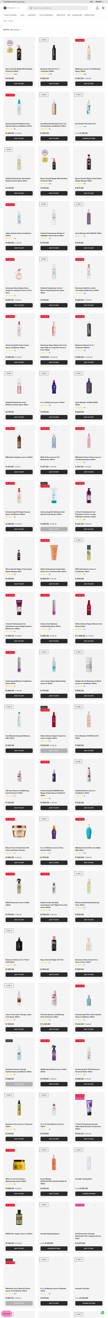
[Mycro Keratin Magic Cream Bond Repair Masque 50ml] (19, 552)
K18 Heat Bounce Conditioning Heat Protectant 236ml (52, 1016)
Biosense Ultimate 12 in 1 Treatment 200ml (49, 70)
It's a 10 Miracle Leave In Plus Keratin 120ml (51, 849)
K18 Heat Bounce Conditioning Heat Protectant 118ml (17, 792)
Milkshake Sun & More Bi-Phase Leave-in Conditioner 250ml (18, 1289)
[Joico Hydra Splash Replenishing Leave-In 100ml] (54, 664)
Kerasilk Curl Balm (82, 1288)
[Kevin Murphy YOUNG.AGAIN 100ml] (88, 386)
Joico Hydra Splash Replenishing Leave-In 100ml (53, 682)
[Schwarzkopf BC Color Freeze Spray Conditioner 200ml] (19, 328)
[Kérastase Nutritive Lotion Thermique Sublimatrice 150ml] (88, 271)
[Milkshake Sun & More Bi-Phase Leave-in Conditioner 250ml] (19, 1272)
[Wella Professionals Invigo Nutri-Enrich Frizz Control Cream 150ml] (54, 552)
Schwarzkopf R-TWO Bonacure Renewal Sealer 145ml (87, 1070)
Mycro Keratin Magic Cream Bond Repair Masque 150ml (88, 179)
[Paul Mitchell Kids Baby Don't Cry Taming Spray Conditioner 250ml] (54, 107)
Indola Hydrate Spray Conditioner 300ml (18, 234)
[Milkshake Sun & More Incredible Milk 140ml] (88, 831)
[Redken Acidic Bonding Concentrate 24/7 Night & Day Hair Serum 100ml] (54, 886)
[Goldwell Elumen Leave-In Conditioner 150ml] (88, 774)
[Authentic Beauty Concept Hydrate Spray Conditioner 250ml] (19, 1053)
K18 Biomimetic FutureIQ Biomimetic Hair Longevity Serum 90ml (88, 1236)
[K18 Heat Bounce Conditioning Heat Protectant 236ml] (54, 998)
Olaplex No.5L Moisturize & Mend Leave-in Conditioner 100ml (88, 682)
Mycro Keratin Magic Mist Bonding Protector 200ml (19, 70)
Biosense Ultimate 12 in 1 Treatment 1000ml (84, 346)
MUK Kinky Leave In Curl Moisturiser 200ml (50, 458)
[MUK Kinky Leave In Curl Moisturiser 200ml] (54, 440)
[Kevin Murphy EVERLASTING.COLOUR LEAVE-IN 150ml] (54, 1162)
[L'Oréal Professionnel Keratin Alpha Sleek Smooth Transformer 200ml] (88, 1107)
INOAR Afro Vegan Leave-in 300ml (19, 1234)
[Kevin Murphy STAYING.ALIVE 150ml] (88, 719)
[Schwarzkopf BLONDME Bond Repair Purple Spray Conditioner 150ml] (54, 774)
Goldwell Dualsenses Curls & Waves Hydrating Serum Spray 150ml (52, 290)
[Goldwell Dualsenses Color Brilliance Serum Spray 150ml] (19, 386)
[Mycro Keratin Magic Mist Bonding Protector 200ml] (19, 52)
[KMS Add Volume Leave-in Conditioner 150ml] (88, 552)
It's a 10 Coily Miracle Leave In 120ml (52, 1125)
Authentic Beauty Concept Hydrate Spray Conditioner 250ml (18, 1070)
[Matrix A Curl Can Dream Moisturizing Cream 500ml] (19, 1162)
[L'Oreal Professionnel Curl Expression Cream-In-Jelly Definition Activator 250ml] (88, 495)
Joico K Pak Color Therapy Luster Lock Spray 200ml (18, 1016)
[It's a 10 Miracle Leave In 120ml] (54, 386)
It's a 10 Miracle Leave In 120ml (52, 402)
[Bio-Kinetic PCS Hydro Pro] (88, 107)
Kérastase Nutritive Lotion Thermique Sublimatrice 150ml (87, 289)
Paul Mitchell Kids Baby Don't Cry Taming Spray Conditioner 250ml (53, 125)
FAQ (91, 2)
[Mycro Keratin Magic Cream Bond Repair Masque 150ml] (88, 162)
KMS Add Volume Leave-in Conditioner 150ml (85, 570)
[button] (103, 8)
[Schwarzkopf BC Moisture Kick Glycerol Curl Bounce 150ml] (54, 495)
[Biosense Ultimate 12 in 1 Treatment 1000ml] (88, 328)
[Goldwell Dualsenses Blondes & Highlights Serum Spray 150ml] (54, 216)
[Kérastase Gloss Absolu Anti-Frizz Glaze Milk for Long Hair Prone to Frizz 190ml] (54, 328)
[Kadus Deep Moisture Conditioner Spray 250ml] (19, 664)
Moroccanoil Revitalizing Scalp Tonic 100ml (87, 904)
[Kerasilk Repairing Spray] (54, 1217)
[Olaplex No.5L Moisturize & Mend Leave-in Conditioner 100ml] (88, 664)
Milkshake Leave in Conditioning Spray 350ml (87, 70)
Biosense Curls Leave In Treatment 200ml (19, 1125)
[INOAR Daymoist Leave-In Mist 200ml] (19, 886)
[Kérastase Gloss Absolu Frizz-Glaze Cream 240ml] (88, 943)
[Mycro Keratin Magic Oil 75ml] (54, 943)
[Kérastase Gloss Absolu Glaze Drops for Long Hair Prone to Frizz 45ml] (19, 271)
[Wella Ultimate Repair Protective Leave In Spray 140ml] (54, 719)
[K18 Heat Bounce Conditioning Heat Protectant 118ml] (19, 774)
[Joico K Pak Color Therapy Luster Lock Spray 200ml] (19, 998)
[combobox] (57, 8)
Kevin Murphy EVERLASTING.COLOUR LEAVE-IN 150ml (53, 1181)
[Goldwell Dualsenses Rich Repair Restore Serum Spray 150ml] (19, 162)
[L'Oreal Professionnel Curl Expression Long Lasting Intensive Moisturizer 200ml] (19, 607)
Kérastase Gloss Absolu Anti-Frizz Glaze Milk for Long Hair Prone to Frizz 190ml (53, 347)
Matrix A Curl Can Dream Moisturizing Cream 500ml (16, 1180)
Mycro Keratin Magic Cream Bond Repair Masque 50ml (19, 570)
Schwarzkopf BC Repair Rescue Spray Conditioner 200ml (18, 513)
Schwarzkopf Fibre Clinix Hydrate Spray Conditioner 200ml (88, 1016)
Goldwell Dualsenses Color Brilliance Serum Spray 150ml (17, 403)
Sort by (6, 30)
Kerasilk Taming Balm (83, 1179)
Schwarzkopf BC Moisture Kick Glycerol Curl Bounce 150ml (52, 513)
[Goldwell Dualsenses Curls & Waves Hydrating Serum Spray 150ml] (54, 271)
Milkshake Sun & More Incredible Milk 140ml (88, 849)
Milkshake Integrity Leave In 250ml (19, 457)
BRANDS (99, 2)
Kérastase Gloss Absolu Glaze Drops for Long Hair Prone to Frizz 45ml (19, 290)
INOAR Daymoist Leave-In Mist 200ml (17, 904)
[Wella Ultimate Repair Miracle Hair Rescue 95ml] (88, 607)
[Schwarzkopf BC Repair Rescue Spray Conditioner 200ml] (19, 495)
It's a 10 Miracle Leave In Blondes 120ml (53, 1289)
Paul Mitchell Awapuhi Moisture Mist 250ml (18, 737)
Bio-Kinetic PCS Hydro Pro (85, 124)
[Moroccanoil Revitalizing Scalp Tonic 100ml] (88, 886)
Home (5, 21)
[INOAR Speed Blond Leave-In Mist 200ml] (54, 1053)
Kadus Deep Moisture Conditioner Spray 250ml (19, 682)
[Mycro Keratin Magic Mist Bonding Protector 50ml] (54, 162)
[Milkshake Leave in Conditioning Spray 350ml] (88, 52)
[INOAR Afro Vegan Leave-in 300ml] (19, 1217)
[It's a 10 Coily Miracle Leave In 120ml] (54, 1107)
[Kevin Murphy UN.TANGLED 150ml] (88, 216)
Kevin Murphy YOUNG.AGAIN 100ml (86, 403)
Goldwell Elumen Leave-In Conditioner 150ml (85, 792)
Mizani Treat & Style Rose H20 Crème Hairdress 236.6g (17, 849)
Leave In (11, 21)
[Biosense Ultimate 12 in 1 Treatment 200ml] (54, 52)
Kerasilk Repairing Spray (49, 1234)
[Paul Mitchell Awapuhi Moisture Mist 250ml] (19, 719)
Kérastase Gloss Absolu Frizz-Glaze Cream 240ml (87, 961)
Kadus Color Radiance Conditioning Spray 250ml (50, 625)
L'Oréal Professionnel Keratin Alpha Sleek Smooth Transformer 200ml (88, 1126)
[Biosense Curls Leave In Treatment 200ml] (19, 1107)
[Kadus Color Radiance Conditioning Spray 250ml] (54, 607)
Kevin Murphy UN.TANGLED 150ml (88, 233)
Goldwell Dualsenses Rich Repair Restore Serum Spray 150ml (18, 179)
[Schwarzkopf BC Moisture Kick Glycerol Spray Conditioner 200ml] (19, 107)
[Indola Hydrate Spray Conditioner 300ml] (19, 216)
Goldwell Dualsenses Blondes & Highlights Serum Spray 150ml (52, 234)
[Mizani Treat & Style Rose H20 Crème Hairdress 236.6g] (19, 831)
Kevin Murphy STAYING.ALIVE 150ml (86, 737)
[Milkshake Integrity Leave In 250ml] (19, 440)
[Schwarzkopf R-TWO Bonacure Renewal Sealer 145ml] (88, 1053)
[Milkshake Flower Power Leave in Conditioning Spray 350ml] (88, 440)
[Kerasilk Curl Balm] (88, 1272)
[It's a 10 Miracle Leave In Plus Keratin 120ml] (54, 831)
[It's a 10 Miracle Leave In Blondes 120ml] (54, 1272)
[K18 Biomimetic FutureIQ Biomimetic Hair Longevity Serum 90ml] (88, 1217)
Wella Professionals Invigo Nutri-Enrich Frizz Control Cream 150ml (53, 570)
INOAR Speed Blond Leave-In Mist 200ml (53, 1070)
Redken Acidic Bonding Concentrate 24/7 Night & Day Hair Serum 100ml (53, 905)
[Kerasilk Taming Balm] (88, 1162)
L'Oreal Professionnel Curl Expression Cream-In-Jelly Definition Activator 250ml (85, 514)
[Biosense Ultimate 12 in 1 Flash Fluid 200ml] (19, 943)
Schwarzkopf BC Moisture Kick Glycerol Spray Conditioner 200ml (19, 125)
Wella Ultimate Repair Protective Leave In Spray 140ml (53, 737)
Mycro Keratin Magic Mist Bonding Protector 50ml (53, 179)
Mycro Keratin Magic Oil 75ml (51, 960)
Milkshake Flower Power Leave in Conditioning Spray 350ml (88, 458)
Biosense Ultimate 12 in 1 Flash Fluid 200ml (17, 961)
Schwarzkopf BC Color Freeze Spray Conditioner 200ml (17, 346)
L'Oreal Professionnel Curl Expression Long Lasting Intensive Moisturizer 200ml (19, 626)
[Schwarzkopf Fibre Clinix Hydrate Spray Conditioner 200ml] (88, 998)
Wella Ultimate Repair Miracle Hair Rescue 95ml (88, 625)
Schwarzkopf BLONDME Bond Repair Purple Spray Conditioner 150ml (52, 793)
